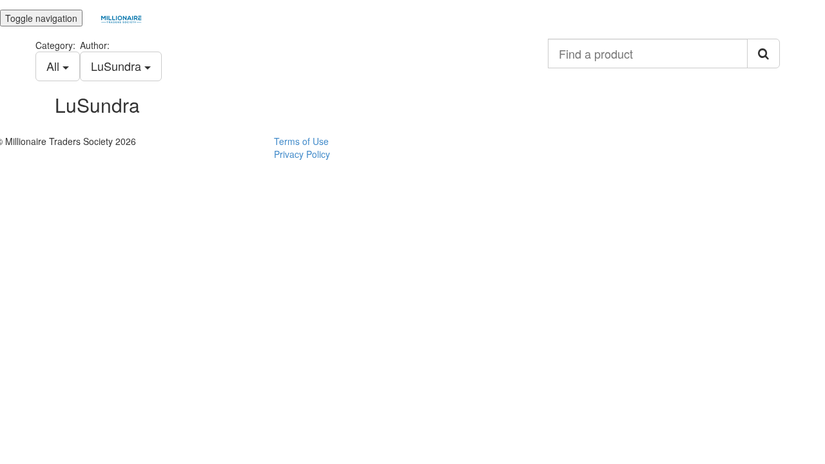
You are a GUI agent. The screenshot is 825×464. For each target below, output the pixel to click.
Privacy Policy (302, 154)
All (54, 65)
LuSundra (117, 65)
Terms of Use (301, 141)
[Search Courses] (763, 53)
